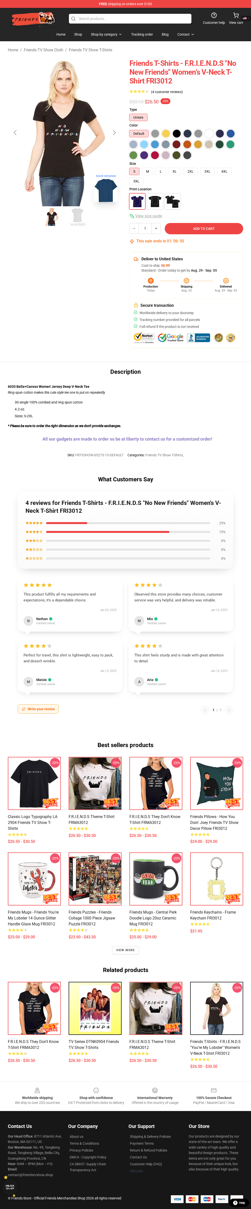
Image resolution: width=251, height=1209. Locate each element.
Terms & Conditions (84, 1143)
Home (13, 50)
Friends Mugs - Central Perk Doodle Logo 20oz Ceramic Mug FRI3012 (153, 918)
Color (133, 125)
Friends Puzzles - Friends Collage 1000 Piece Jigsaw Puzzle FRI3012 (92, 918)
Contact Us (138, 1157)
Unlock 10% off (10, 1187)
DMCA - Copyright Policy (88, 1157)
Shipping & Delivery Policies (150, 1137)
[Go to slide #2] (77, 217)
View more (125, 950)
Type (133, 109)
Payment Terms (142, 1143)
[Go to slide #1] (52, 217)
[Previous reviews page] (205, 710)
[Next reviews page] (229, 710)
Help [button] (242, 1203)
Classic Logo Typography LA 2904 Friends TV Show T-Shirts (32, 822)
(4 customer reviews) (167, 92)
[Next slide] (114, 132)
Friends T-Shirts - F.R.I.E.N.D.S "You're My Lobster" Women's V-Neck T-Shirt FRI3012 (215, 1047)
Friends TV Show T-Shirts (90, 50)
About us (76, 1137)
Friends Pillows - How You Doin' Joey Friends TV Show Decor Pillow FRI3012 (214, 822)
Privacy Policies (81, 1150)
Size (132, 164)
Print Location (140, 189)
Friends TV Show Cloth (43, 50)
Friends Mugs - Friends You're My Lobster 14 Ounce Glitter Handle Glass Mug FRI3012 (33, 918)
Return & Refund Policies (148, 1150)
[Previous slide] (15, 132)
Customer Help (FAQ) (146, 1164)
